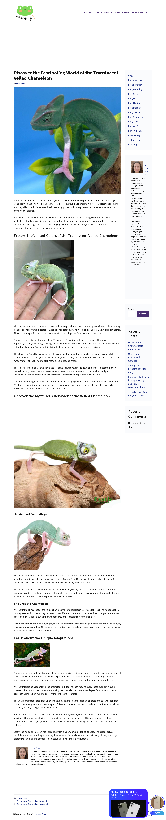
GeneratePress (40, 814)
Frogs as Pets (134, 126)
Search (131, 308)
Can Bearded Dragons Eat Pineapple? (32, 804)
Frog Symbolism (136, 116)
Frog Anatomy (135, 80)
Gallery (88, 12)
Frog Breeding (135, 89)
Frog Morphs (134, 107)
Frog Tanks (133, 121)
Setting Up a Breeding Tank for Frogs (137, 369)
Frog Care (133, 93)
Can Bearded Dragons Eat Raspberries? (33, 801)
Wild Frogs (133, 144)
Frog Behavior (135, 84)
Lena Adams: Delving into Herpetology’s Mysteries (123, 12)
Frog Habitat (22, 798)
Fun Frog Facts (135, 130)
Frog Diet (132, 98)
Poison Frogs (134, 135)
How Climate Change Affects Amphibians (135, 346)
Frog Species (134, 112)
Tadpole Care (134, 140)
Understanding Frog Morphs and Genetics (138, 357)
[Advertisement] (83, 43)
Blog (130, 75)
